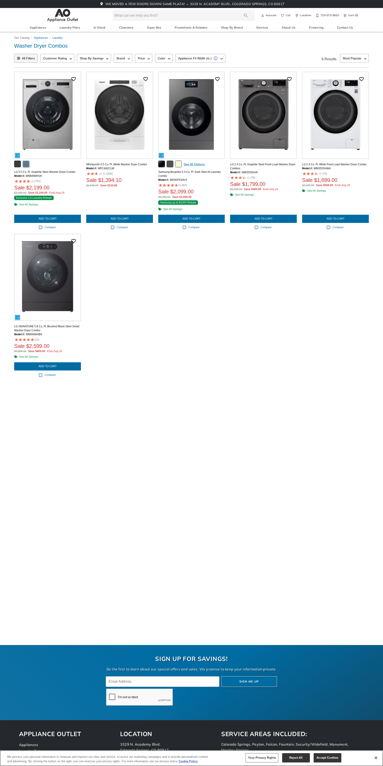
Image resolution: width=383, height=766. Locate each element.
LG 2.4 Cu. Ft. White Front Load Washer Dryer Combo (334, 164)
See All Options (194, 164)
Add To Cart (48, 218)
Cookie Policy (188, 761)
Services (262, 27)
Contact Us (345, 27)
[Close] (376, 758)
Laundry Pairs (70, 27)
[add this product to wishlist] (73, 79)
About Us (288, 27)
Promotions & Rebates (191, 27)
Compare (50, 227)
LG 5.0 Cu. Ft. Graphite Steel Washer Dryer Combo (44, 171)
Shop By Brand (232, 27)
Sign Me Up (249, 681)
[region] (191, 758)
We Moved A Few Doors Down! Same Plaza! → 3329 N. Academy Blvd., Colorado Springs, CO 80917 (194, 4)
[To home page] (62, 15)
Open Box (154, 27)
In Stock (100, 27)
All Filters (28, 58)
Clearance (126, 27)
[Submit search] (246, 15)
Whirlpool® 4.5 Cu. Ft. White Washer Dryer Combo (116, 164)
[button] (262, 15)
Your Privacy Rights (262, 757)
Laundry (58, 37)
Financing (316, 27)
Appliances (38, 27)
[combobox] (57, 58)
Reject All (296, 757)
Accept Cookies (327, 757)
